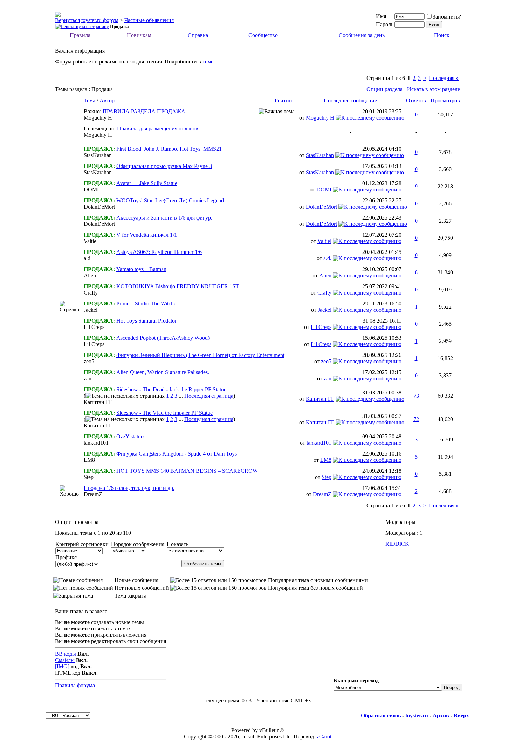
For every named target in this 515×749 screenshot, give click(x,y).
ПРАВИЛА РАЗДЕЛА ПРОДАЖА (144, 111)
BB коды (65, 654)
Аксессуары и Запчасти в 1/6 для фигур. (164, 218)
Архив (441, 715)
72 (416, 419)
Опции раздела (384, 89)
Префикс (66, 557)
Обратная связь (381, 715)
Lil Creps (94, 327)
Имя (381, 16)
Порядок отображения (137, 544)
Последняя (444, 78)
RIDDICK (397, 544)
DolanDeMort (99, 207)
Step (89, 477)
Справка (198, 35)
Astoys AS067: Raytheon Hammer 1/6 (159, 252)
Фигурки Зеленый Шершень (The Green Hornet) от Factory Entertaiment (200, 355)
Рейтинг (285, 100)
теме (207, 62)
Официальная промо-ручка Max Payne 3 (164, 166)
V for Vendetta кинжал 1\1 (146, 235)
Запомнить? (447, 17)
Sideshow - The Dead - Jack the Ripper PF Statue (171, 389)
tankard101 (96, 443)
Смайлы (65, 660)
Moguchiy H (98, 118)
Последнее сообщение (350, 100)
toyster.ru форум (99, 20)
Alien (90, 275)
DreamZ (93, 494)
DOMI (91, 190)
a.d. (88, 258)
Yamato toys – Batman (141, 269)
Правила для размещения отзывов (157, 128)
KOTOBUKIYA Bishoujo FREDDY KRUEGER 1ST (177, 286)
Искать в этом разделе (433, 89)
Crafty (91, 293)
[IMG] (62, 666)
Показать (177, 544)
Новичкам (139, 35)
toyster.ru (416, 715)
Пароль (384, 24)
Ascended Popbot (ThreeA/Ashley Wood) (163, 338)
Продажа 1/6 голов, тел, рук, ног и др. (129, 488)
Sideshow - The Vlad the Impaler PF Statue (164, 413)
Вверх (461, 715)
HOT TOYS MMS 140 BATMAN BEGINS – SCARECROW (187, 471)
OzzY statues (130, 436)
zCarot (324, 737)
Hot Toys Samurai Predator (146, 321)
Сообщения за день (362, 35)
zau (87, 379)
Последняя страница (208, 396)
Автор (107, 100)
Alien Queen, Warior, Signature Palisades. (162, 372)
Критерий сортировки (82, 544)
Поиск (441, 35)
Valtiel (91, 241)
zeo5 (89, 361)
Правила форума (75, 685)
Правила (80, 35)
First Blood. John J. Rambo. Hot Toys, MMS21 (169, 149)
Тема (89, 100)
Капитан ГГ (98, 402)
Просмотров (445, 100)
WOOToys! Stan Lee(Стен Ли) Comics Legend (170, 200)
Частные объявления (149, 20)
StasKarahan (98, 155)
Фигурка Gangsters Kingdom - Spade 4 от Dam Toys (176, 454)
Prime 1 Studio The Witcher (147, 303)
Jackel (90, 310)
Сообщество (263, 35)
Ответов (416, 100)
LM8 (89, 460)
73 (416, 396)
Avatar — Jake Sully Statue (146, 183)
